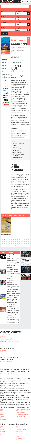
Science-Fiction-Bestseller (23, 411)
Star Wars (18, 426)
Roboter (19, 133)
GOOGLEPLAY (5, 95)
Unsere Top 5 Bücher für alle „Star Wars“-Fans (12, 256)
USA (20, 130)
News (1, 426)
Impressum (3, 336)
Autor (2, 11)
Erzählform (19, 22)
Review (2, 429)
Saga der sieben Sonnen (17, 137)
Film (1, 411)
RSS (1, 352)
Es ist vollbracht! (13, 269)
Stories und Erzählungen (22, 414)
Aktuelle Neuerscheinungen (23, 409)
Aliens (24, 130)
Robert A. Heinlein (21, 440)
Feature (2, 435)
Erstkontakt (14, 132)
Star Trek (18, 428)
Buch (1, 409)
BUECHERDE (5, 88)
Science (2, 418)
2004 (17, 135)
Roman (24, 133)
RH (5, 84)
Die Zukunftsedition (21, 412)
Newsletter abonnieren (6, 361)
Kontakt (2, 343)
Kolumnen (3, 419)
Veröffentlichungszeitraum (23, 11)
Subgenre (18, 17)
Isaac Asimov (19, 431)
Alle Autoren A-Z (20, 416)
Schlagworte (4, 28)
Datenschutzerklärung (6, 338)
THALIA (5, 102)
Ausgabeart (19, 28)
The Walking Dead (21, 429)
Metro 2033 (19, 436)
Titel (2, 17)
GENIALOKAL (5, 93)
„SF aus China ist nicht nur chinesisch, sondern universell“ (13, 310)
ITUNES (5, 100)
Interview (2, 433)
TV (1, 412)
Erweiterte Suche (8, 9)
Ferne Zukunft (23, 135)
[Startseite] (8, 2)
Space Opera (14, 130)
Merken (28, 42)
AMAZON (5, 86)
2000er (13, 135)
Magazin (25, 1)
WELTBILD (5, 105)
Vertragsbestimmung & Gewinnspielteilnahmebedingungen (9, 340)
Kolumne (2, 431)
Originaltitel (4, 22)
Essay (2, 428)
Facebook (3, 350)
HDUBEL (5, 98)
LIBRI (5, 91)
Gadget (2, 416)
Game (2, 414)
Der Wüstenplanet (20, 438)
